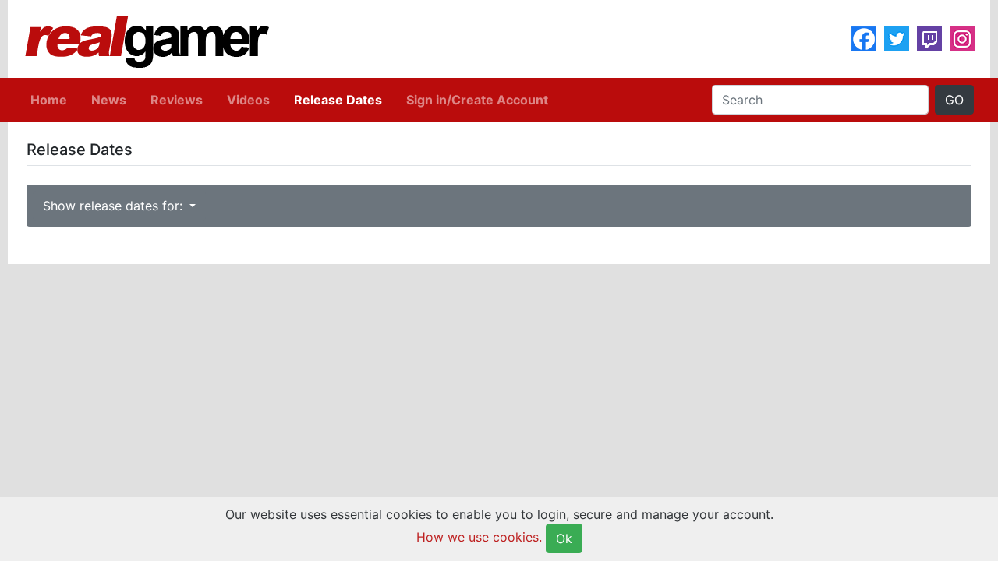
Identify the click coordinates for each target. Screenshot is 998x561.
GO (954, 100)
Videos (248, 100)
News (108, 100)
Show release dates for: (114, 205)
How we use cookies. (479, 537)
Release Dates (338, 100)
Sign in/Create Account (477, 100)
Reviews (176, 100)
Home (48, 100)
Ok (564, 538)
